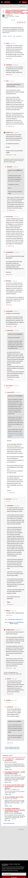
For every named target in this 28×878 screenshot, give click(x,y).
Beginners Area (18, 775)
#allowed (5, 36)
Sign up (24, 2)
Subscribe (13, 19)
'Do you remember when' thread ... (14, 797)
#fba (14, 36)
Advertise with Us (22, 6)
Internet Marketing (18, 813)
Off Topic (15, 762)
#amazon (10, 36)
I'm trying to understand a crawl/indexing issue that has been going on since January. (15, 810)
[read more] (8, 767)
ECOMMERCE (5, 17)
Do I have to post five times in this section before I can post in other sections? (14, 786)
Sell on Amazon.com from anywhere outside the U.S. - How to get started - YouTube (15, 435)
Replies (6, 769)
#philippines (19, 36)
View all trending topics (8, 823)
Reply (6, 782)
